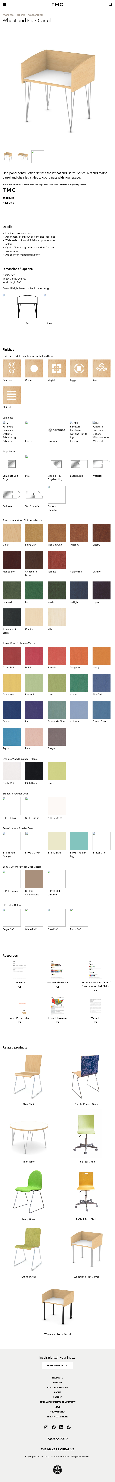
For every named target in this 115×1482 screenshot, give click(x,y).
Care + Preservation (19, 1019)
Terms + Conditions (57, 1416)
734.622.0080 (57, 1439)
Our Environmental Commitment (58, 1402)
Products (8, 15)
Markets (57, 1382)
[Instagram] (46, 1427)
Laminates (19, 984)
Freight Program (57, 1019)
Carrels (20, 15)
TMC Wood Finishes (57, 984)
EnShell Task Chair (86, 1219)
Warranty (95, 1019)
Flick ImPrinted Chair (86, 1104)
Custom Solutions (57, 1387)
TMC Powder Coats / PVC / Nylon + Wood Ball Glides (95, 986)
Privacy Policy (57, 1412)
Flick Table (28, 1161)
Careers (57, 1397)
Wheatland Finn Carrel (86, 1276)
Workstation (35, 15)
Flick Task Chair (86, 1161)
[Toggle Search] (110, 4)
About (57, 1392)
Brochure (8, 198)
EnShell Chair (28, 1276)
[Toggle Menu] (4, 4)
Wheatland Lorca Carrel (57, 1334)
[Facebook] (54, 1427)
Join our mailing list (57, 1365)
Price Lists (8, 203)
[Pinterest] (69, 1427)
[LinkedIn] (61, 1427)
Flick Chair (29, 1104)
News (57, 1407)
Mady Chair (28, 1219)
